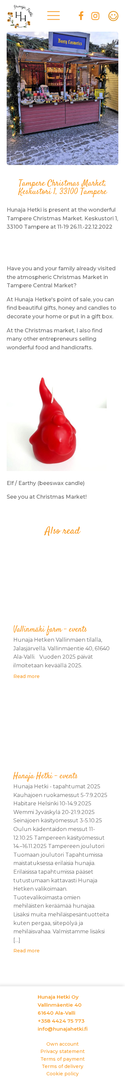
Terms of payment (62, 1059)
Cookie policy (62, 1074)
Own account (62, 1044)
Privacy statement (62, 1051)
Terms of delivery (62, 1066)
